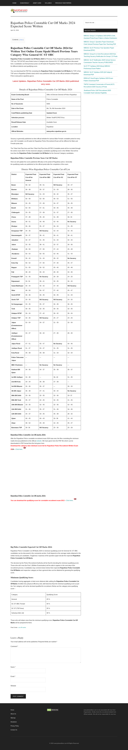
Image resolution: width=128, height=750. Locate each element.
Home (12, 710)
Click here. (19, 449)
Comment (14, 646)
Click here (69, 500)
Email (13, 676)
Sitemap (13, 718)
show (21, 39)
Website (13, 686)
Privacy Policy (15, 726)
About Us (13, 714)
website (39, 441)
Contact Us (14, 730)
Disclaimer (14, 722)
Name (13, 667)
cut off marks (22, 627)
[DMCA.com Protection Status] (52, 710)
